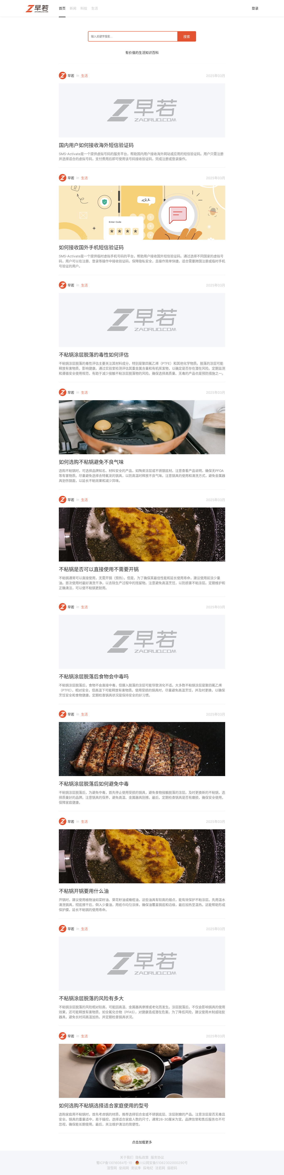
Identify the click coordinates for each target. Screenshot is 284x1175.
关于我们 (126, 1157)
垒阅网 (124, 1168)
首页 (62, 8)
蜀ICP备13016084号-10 (114, 1163)
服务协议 (157, 1157)
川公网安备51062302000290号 (163, 1163)
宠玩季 (136, 1168)
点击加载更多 (142, 1142)
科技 (83, 8)
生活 (94, 8)
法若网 (160, 1168)
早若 (71, 76)
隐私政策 (142, 1157)
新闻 (73, 8)
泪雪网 (112, 1168)
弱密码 (172, 1168)
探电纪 (148, 1168)
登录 (255, 8)
